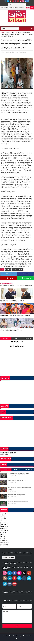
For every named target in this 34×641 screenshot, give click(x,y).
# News (14, 269)
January (2, 522)
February (2, 520)
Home (2, 32)
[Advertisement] (17, 433)
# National (8, 269)
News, (20, 52)
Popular (17, 470)
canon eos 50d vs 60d (4, 454)
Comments (28, 470)
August (2, 514)
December (3, 524)
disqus (17, 338)
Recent (6, 470)
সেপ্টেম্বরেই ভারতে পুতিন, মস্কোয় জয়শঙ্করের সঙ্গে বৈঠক (12, 301)
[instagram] (15, 1)
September (3, 530)
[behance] (26, 1)
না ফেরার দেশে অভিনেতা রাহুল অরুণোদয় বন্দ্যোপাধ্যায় (18, 502)
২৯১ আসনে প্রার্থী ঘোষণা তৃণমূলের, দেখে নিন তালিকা (11, 330)
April (1, 516)
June (1, 536)
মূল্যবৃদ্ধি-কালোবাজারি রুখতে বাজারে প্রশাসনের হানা (17, 480)
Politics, (24, 52)
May (1, 538)
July (1, 534)
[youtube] (18, 1)
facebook (28, 338)
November (3, 526)
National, (16, 52)
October (2, 528)
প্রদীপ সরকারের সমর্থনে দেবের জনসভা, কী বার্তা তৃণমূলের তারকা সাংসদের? (15, 315)
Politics (19, 32)
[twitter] (8, 1)
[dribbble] (23, 1)
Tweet (11, 274)
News (13, 32)
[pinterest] (13, 1)
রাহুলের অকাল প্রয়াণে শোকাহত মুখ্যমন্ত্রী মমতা (16, 495)
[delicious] (28, 1)
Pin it (11, 278)
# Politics (20, 269)
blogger (5, 338)
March (2, 518)
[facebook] (5, 1)
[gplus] (10, 1)
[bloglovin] (20, 1)
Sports (11, 557)
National (24, 7)
